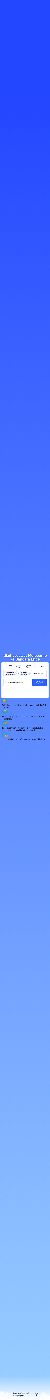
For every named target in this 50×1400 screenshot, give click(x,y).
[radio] (8, 666)
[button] (46, 3)
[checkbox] (43, 666)
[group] (10, 673)
